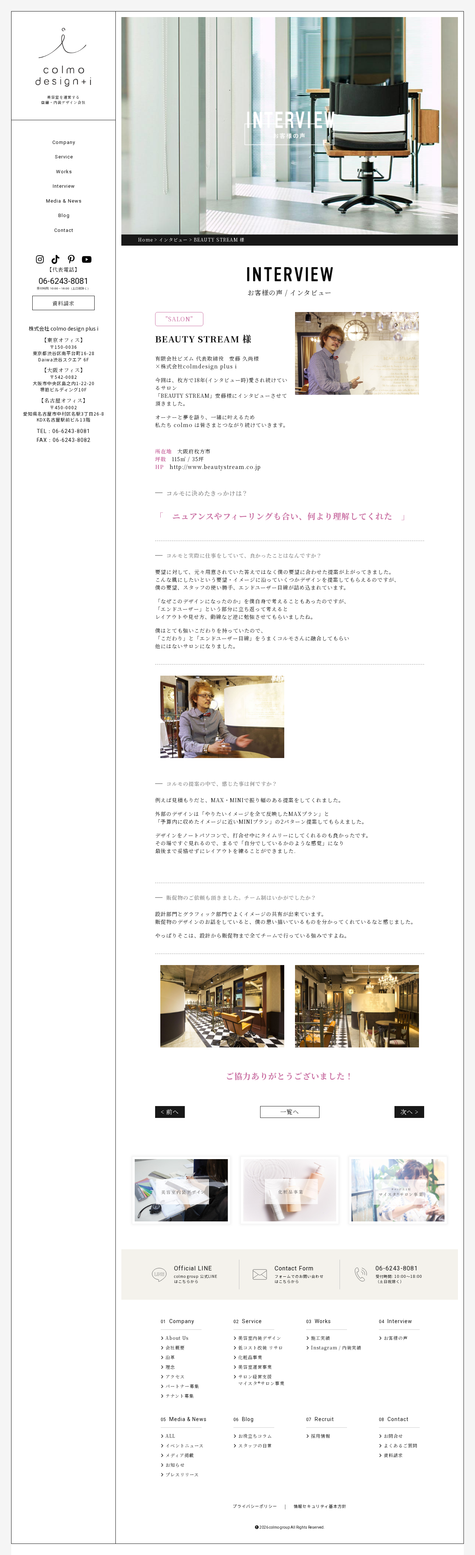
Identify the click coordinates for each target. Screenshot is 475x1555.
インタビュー (173, 239)
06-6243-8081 (63, 283)
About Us (176, 1338)
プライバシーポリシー (255, 1506)
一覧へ (289, 1112)
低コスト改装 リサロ (260, 1347)
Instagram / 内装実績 (335, 1347)
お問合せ (392, 1436)
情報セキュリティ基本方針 (320, 1506)
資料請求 (63, 303)
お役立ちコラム (254, 1436)
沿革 (169, 1357)
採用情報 (319, 1436)
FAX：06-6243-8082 (64, 440)
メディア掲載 (179, 1455)
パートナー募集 (181, 1386)
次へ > (409, 1112)
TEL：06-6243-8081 (63, 431)
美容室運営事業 (254, 1367)
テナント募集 (179, 1395)
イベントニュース (184, 1445)
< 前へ (170, 1112)
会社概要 (174, 1347)
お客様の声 (395, 1338)
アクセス (174, 1376)
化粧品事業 (249, 1357)
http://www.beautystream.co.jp (215, 466)
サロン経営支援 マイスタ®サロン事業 (259, 1379)
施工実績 (319, 1338)
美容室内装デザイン (259, 1338)
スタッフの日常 (254, 1445)
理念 (169, 1367)
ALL (169, 1436)
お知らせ (174, 1464)
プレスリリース (181, 1474)
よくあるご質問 (399, 1445)
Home (145, 239)
